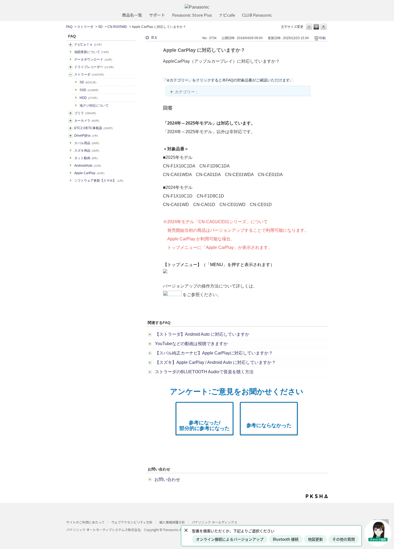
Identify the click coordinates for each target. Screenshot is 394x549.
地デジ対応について (94, 105)
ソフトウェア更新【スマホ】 (98, 180)
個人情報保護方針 (172, 522)
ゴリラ (85, 113)
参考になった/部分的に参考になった (204, 425)
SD (100, 27)
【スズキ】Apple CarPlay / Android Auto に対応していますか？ (215, 362)
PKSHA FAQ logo (317, 496)
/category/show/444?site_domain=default (70, 128)
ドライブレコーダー (94, 67)
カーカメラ (86, 120)
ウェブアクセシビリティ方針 (132, 522)
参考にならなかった (269, 425)
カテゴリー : (186, 91)
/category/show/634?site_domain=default (70, 67)
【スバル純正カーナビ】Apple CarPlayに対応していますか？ (214, 353)
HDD (88, 98)
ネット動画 (86, 158)
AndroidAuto (87, 165)
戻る (154, 37)
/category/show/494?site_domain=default (70, 120)
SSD (89, 90)
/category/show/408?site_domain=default (70, 44)
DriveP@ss (86, 135)
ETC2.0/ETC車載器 (93, 128)
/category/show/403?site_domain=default (70, 135)
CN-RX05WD (117, 27)
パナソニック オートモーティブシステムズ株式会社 (103, 529)
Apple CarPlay (89, 173)
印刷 (322, 38)
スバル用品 (86, 143)
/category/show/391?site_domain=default (70, 74)
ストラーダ (85, 27)
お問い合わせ (167, 479)
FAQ (69, 27)
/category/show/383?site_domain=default (70, 113)
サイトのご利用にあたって (85, 522)
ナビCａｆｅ (88, 44)
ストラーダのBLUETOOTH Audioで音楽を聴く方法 (204, 371)
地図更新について (91, 52)
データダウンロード (93, 59)
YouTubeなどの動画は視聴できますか (191, 343)
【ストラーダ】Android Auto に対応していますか (202, 334)
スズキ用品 (86, 150)
